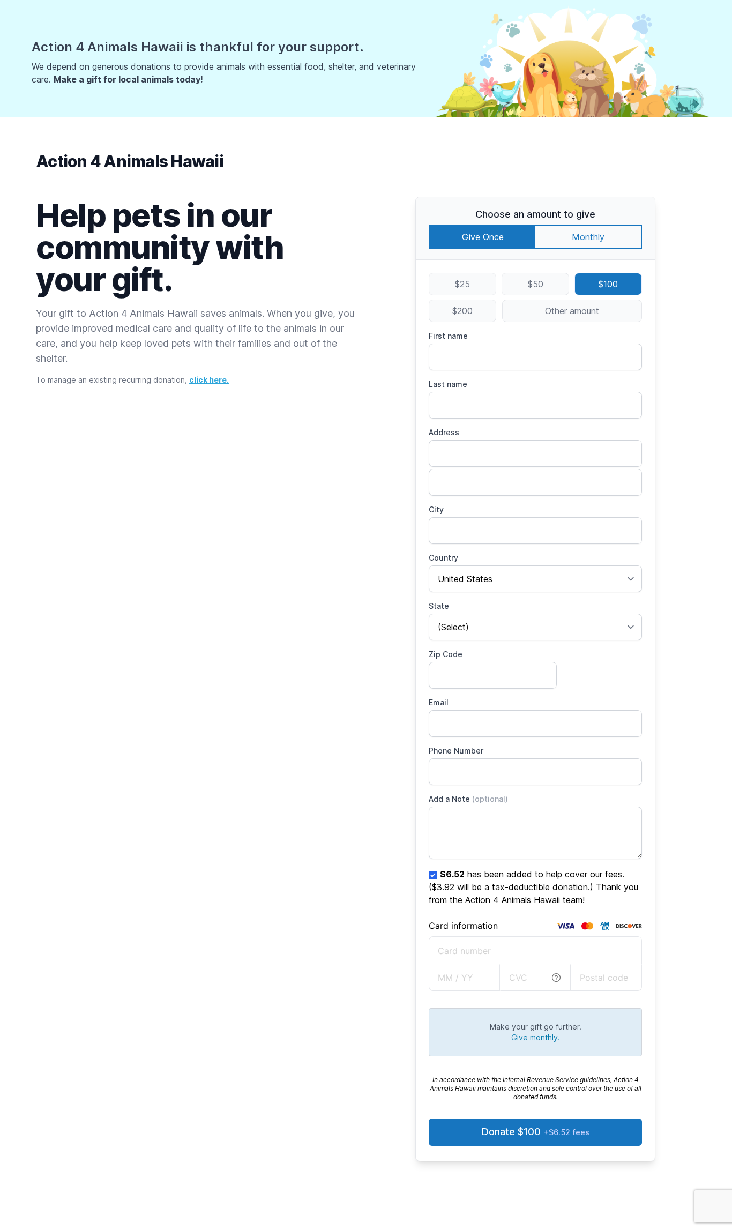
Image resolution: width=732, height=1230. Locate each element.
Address (444, 432)
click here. (209, 379)
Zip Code (445, 654)
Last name (448, 384)
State (439, 605)
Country (443, 557)
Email (439, 702)
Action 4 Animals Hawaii (129, 161)
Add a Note (468, 798)
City (436, 509)
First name (448, 335)
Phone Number (456, 750)
